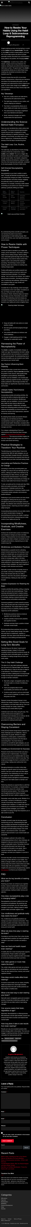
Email (3, 1118)
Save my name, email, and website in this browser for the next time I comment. (16, 1135)
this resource (4, 870)
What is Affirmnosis (5, 1220)
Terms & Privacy (18, 1219)
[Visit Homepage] (15, 2)
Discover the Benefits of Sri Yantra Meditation (12, 1158)
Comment (4, 1092)
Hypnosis (3, 1200)
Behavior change (9, 1038)
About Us (3, 1219)
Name (3, 1111)
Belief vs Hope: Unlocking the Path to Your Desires (14, 1156)
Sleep (2, 1207)
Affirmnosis (7, 1223)
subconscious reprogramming (9, 1040)
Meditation (3, 1203)
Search (3, 1145)
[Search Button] (29, 2)
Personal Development (7, 1205)
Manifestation (4, 1202)
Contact (9, 1219)
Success (3, 1209)
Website (3, 1125)
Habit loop (18, 1038)
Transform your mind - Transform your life (19, 1223)
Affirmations (4, 1198)
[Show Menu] (2, 2)
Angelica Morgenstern (14, 45)
